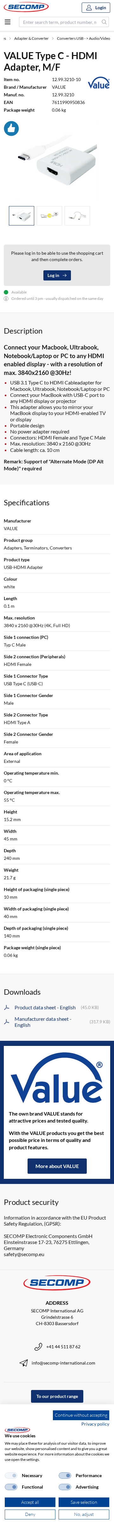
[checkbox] (11, 1475)
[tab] (21, 215)
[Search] (104, 22)
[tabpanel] (57, 161)
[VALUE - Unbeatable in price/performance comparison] (57, 1078)
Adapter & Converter (31, 38)
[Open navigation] (7, 22)
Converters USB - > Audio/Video (83, 38)
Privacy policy (95, 1424)
